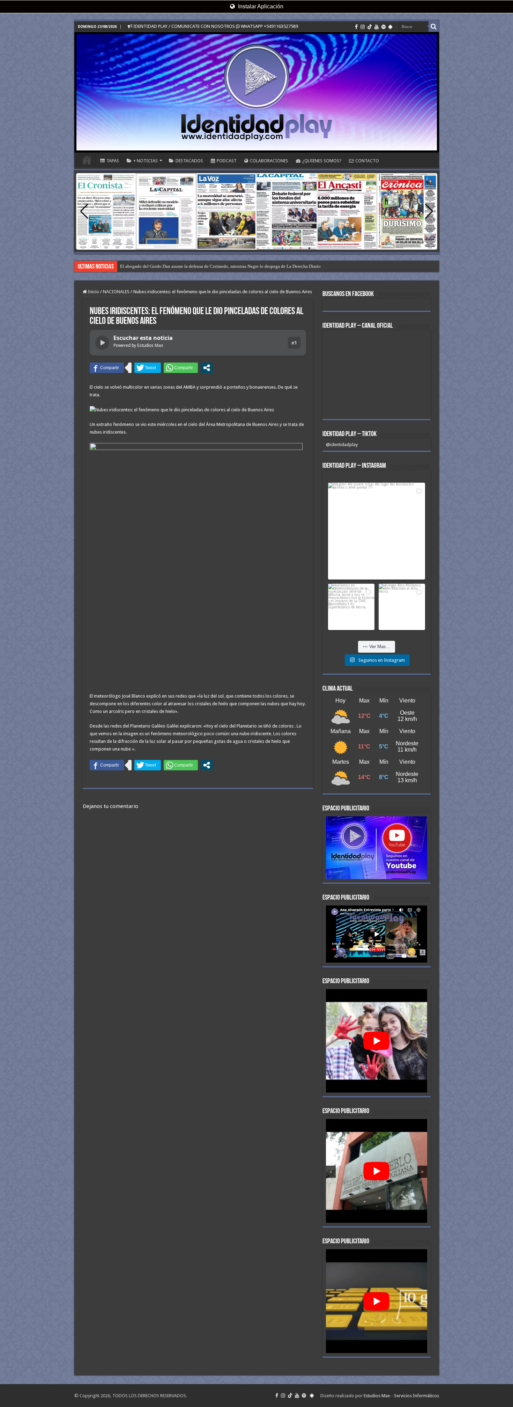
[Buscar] (434, 26)
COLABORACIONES (269, 160)
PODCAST (227, 160)
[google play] (390, 27)
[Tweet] (147, 368)
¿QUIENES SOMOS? (321, 160)
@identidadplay (342, 444)
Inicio (93, 291)
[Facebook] (356, 27)
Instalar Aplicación (260, 6)
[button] (429, 211)
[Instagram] (362, 27)
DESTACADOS (189, 160)
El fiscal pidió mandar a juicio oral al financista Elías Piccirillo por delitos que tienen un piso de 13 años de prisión (228, 266)
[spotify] (383, 27)
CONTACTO (367, 160)
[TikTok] (369, 27)
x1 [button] (294, 342)
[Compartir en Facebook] (107, 368)
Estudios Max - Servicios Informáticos (401, 1380)
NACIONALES (116, 291)
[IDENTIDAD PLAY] (256, 92)
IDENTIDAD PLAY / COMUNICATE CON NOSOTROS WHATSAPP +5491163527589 (215, 26)
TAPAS (112, 160)
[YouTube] (376, 27)
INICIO (87, 160)
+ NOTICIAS (145, 160)
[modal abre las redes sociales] (207, 368)
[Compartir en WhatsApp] (181, 368)
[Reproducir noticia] (102, 343)
